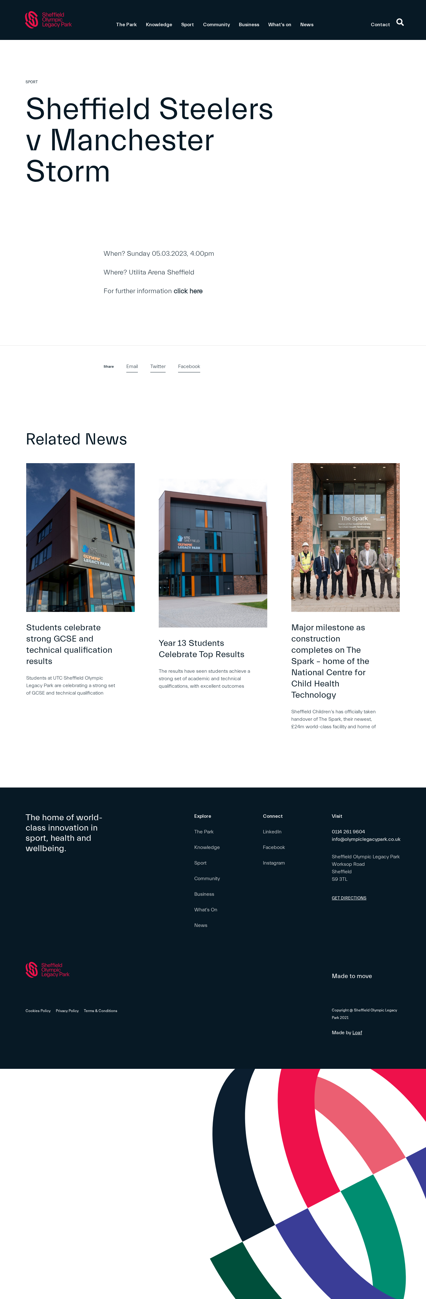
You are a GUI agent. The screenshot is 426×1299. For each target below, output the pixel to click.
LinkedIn (272, 832)
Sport (187, 24)
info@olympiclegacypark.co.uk (366, 839)
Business (249, 24)
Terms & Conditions (100, 1011)
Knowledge (159, 24)
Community (216, 24)
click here (188, 291)
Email (132, 366)
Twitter (158, 366)
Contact (380, 24)
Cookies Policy (38, 1011)
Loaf (357, 1032)
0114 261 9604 (348, 832)
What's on (279, 24)
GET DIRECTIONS (349, 898)
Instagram (274, 863)
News (306, 24)
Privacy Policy (67, 1011)
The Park (126, 24)
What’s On (205, 910)
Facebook (189, 366)
